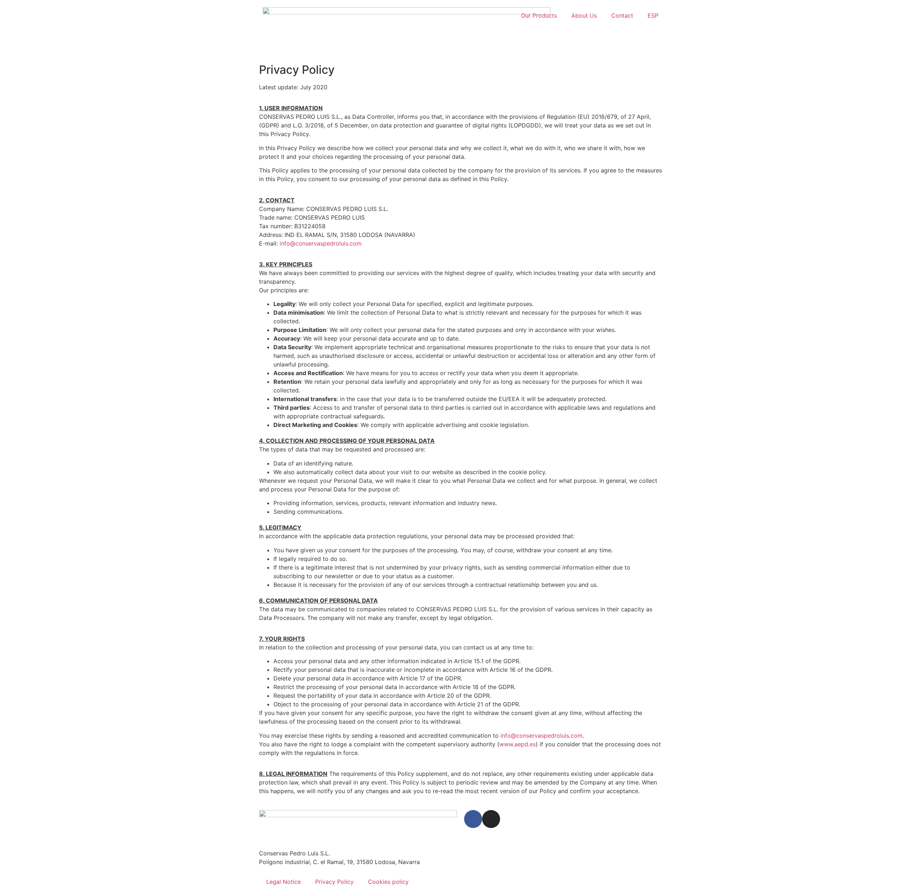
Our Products (539, 15)
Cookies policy (388, 881)
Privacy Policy (334, 881)
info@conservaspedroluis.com (321, 243)
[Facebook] (473, 819)
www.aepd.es (517, 744)
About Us (584, 15)
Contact (622, 15)
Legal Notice (283, 881)
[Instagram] (491, 819)
